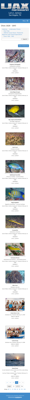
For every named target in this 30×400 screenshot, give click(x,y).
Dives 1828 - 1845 (9, 36)
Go (22, 386)
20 (17, 389)
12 (16, 382)
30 (19, 389)
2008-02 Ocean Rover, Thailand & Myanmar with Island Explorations (12, 33)
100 (24, 389)
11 (13, 382)
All (8, 389)
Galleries (4, 29)
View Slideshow (23, 46)
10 (12, 389)
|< (7, 382)
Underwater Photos (15, 29)
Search (25, 39)
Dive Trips (6, 31)
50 (22, 389)
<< (10, 382)
